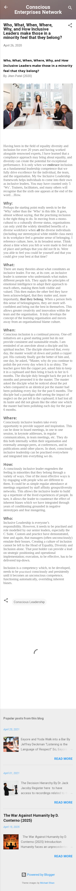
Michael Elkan (47, 883)
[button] (70, 26)
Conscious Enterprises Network (38, 9)
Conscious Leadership (29, 602)
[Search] (70, 8)
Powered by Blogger (40, 875)
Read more (63, 759)
